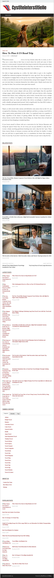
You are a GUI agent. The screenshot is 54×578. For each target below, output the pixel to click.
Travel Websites (8, 470)
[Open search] (50, 15)
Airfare (6, 417)
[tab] (6, 413)
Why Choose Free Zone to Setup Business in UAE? (24, 275)
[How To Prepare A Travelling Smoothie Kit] (6, 555)
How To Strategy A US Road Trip (10, 517)
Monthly (12, 413)
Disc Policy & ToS (7, 484)
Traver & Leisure (9, 472)
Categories (6, 413)
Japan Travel (8, 434)
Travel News (8, 460)
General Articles (9, 429)
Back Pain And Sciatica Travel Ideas (11, 512)
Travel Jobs (5, 50)
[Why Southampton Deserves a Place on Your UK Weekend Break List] (6, 284)
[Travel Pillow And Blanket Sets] (6, 541)
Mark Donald (14, 55)
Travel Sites (7, 462)
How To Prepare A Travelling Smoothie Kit (22, 555)
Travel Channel (8, 446)
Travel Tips (7, 465)
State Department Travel (11, 436)
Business (7, 422)
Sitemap (5, 487)
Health (6, 431)
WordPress (43, 575)
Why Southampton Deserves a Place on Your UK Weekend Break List (29, 284)
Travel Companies (9, 448)
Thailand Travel (9, 438)
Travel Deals (8, 450)
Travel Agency (8, 443)
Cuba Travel (8, 426)
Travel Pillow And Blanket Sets (19, 541)
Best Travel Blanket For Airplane (10, 530)
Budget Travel (8, 419)
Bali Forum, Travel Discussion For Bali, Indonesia (24, 546)
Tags (18, 413)
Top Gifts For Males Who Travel (20, 563)
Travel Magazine (9, 455)
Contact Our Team (7, 482)
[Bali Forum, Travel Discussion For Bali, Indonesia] (6, 546)
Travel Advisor (8, 441)
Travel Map (8, 458)
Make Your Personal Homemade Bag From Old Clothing (15, 535)
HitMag (49, 575)
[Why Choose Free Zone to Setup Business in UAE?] (6, 275)
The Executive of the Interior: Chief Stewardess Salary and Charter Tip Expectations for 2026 (26, 256)
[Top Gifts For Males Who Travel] (6, 563)
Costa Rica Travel (9, 424)
